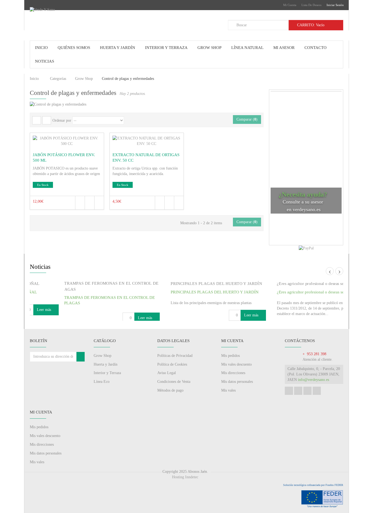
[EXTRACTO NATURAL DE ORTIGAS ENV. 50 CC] (147, 141)
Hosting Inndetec (185, 493)
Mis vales (228, 407)
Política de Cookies (172, 380)
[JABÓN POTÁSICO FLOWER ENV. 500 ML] (67, 141)
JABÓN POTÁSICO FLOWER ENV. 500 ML (64, 157)
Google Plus (317, 407)
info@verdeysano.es (313, 396)
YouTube (307, 407)
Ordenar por (61, 120)
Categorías (58, 79)
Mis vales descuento (236, 380)
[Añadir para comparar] (99, 202)
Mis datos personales (237, 398)
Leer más (113, 318)
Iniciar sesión (335, 5)
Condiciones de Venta (173, 398)
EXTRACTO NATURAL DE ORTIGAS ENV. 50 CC (146, 157)
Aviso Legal (166, 389)
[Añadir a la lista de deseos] (80, 202)
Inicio (34, 79)
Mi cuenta (289, 5)
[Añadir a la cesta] (89, 202)
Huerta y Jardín (105, 380)
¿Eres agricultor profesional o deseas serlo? (282, 292)
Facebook (289, 407)
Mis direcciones (233, 389)
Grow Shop (84, 79)
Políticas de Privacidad (175, 372)
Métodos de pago (170, 407)
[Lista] (46, 120)
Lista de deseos (311, 5)
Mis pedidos (230, 372)
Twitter (298, 407)
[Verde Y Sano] (72, 20)
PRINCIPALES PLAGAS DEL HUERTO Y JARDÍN (183, 292)
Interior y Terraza (107, 389)
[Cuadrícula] (36, 120)
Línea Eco (101, 398)
